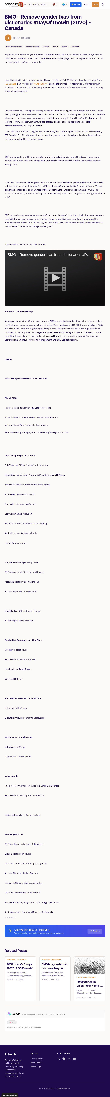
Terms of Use (37, 1062)
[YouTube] (74, 1058)
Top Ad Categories (37, 4)
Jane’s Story (40, 83)
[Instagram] (69, 1058)
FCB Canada (10, 83)
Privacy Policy (37, 1058)
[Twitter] (58, 1058)
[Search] (102, 4)
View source (11, 917)
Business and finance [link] (16, 960)
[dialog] (9, 1095)
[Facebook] (63, 1058)
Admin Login (36, 1066)
